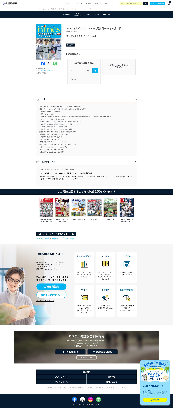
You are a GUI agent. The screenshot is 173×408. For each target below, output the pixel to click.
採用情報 (111, 377)
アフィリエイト (61, 377)
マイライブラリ (77, 3)
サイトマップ (122, 387)
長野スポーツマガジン (47, 70)
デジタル (73, 79)
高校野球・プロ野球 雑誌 (57, 9)
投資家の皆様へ (111, 387)
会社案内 (90, 387)
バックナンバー (82, 9)
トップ (38, 9)
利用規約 (49, 387)
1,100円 (88, 70)
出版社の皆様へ (100, 387)
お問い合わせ (111, 382)
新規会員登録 (51, 286)
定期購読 (66, 14)
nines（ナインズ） (71, 9)
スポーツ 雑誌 (45, 9)
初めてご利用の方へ (51, 294)
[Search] (145, 3)
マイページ (66, 3)
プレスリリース (61, 382)
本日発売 (88, 3)
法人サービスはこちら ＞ (45, 301)
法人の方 (107, 3)
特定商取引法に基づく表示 (77, 387)
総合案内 (86, 372)
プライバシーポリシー (61, 387)
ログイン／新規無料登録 (157, 3)
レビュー (106, 14)
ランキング (98, 3)
